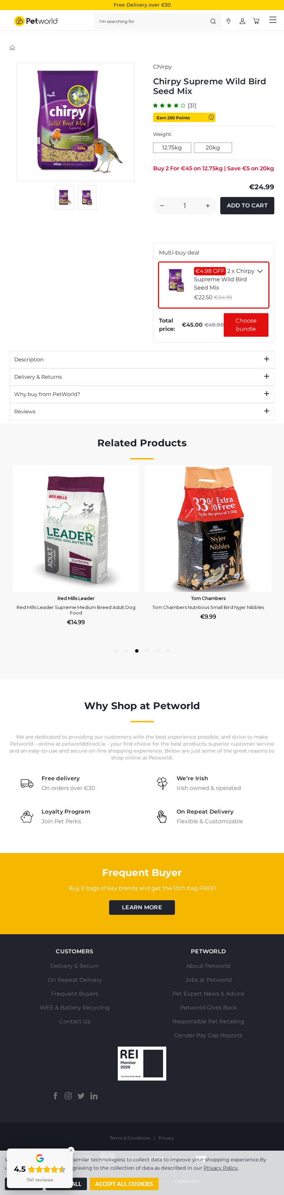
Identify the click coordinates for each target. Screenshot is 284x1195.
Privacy (166, 1138)
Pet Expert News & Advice (208, 993)
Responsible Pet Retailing (208, 1021)
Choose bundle (246, 324)
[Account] (229, 21)
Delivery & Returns (38, 376)
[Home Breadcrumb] (12, 47)
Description (29, 359)
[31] (192, 105)
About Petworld (208, 966)
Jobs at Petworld (208, 980)
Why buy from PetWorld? (47, 394)
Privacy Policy (221, 1168)
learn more (142, 907)
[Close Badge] (71, 1150)
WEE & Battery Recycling (75, 1007)
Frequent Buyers (74, 993)
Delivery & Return (74, 966)
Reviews (24, 411)
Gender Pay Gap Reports (208, 1035)
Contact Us (74, 1021)
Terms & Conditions (130, 1138)
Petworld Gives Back (208, 1007)
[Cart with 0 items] (256, 21)
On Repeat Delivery (75, 980)
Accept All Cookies (124, 1184)
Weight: (162, 134)
